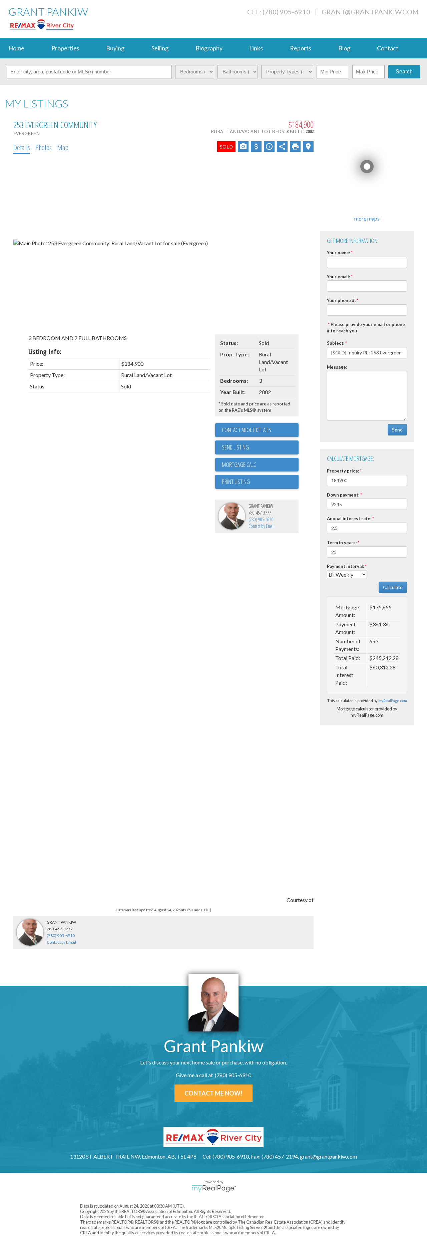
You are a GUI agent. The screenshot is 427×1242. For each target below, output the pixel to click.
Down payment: (343, 495)
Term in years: (342, 542)
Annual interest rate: (349, 518)
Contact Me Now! (213, 1093)
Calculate (393, 587)
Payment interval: (345, 566)
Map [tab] (62, 147)
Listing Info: (44, 351)
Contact (387, 48)
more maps (367, 218)
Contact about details (246, 430)
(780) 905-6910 (261, 519)
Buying (115, 48)
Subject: (335, 343)
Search (404, 71)
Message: (337, 367)
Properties (65, 48)
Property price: (343, 471)
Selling (159, 48)
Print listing (236, 482)
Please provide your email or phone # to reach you (366, 327)
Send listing (235, 447)
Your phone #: (341, 300)
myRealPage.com (392, 700)
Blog (344, 48)
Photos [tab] (43, 147)
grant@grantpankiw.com (370, 12)
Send (397, 429)
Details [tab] (21, 147)
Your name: (338, 252)
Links (256, 48)
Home (16, 48)
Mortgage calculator (260, 464)
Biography (209, 48)
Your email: (338, 276)
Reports (300, 48)
